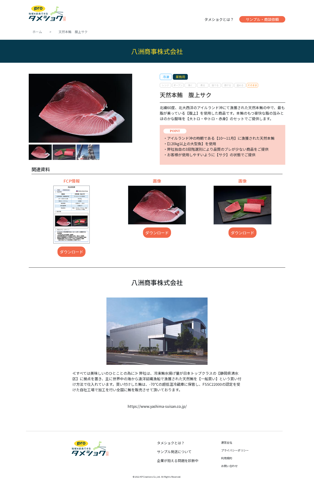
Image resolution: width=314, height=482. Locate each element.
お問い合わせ (229, 466)
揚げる (227, 85)
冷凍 (166, 76)
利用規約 (226, 458)
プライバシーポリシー (235, 450)
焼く (190, 85)
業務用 (180, 76)
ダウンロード (71, 252)
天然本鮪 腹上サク (73, 31)
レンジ (165, 85)
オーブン (178, 85)
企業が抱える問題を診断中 (177, 460)
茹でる (215, 85)
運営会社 (226, 442)
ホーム (37, 31)
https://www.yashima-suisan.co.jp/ (157, 406)
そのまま (252, 85)
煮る (202, 85)
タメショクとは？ (219, 19)
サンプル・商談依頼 (262, 19)
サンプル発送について (174, 451)
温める (240, 85)
